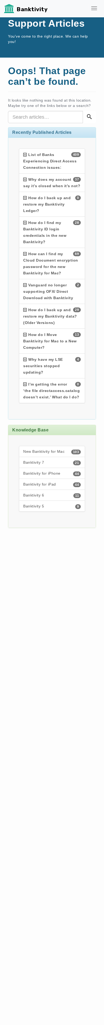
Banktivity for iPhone (51, 473)
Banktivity (32, 9)
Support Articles (46, 23)
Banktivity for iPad (51, 484)
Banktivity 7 (51, 462)
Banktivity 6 (51, 495)
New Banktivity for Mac (51, 451)
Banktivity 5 (51, 506)
